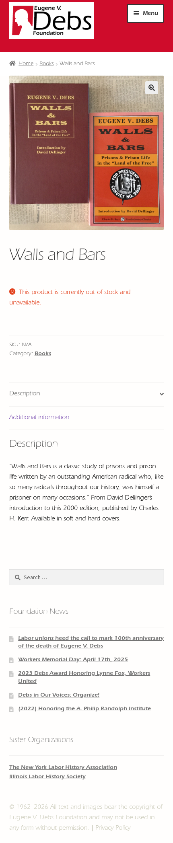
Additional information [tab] (39, 418)
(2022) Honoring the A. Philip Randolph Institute (84, 709)
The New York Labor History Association (63, 768)
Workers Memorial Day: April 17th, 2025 (73, 660)
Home (26, 64)
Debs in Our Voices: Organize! (58, 696)
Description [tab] (24, 394)
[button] (151, 87)
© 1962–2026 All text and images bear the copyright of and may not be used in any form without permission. (85, 818)
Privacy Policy (112, 828)
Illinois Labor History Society (47, 777)
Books (46, 64)
